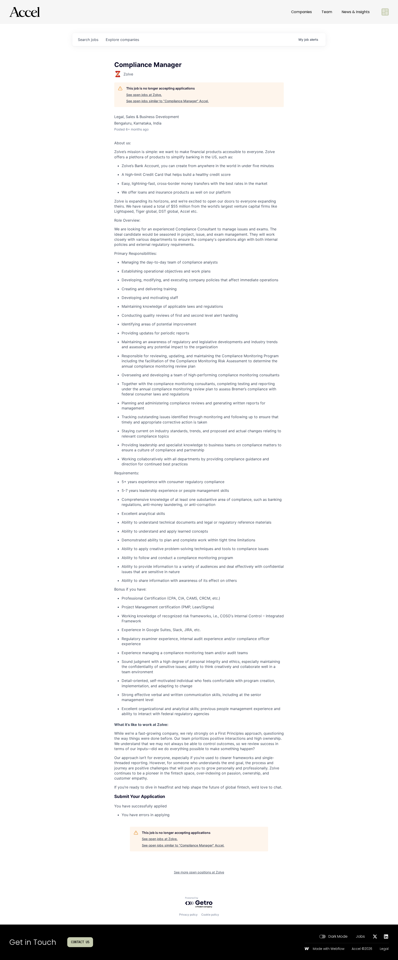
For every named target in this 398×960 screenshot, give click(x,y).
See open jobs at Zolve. (144, 95)
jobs (88, 39)
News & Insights (356, 12)
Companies (301, 12)
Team (327, 12)
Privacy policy (188, 914)
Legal (384, 949)
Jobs (360, 936)
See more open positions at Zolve (199, 872)
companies (122, 39)
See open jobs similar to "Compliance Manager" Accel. (167, 101)
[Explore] (385, 12)
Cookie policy (210, 914)
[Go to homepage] (24, 11)
